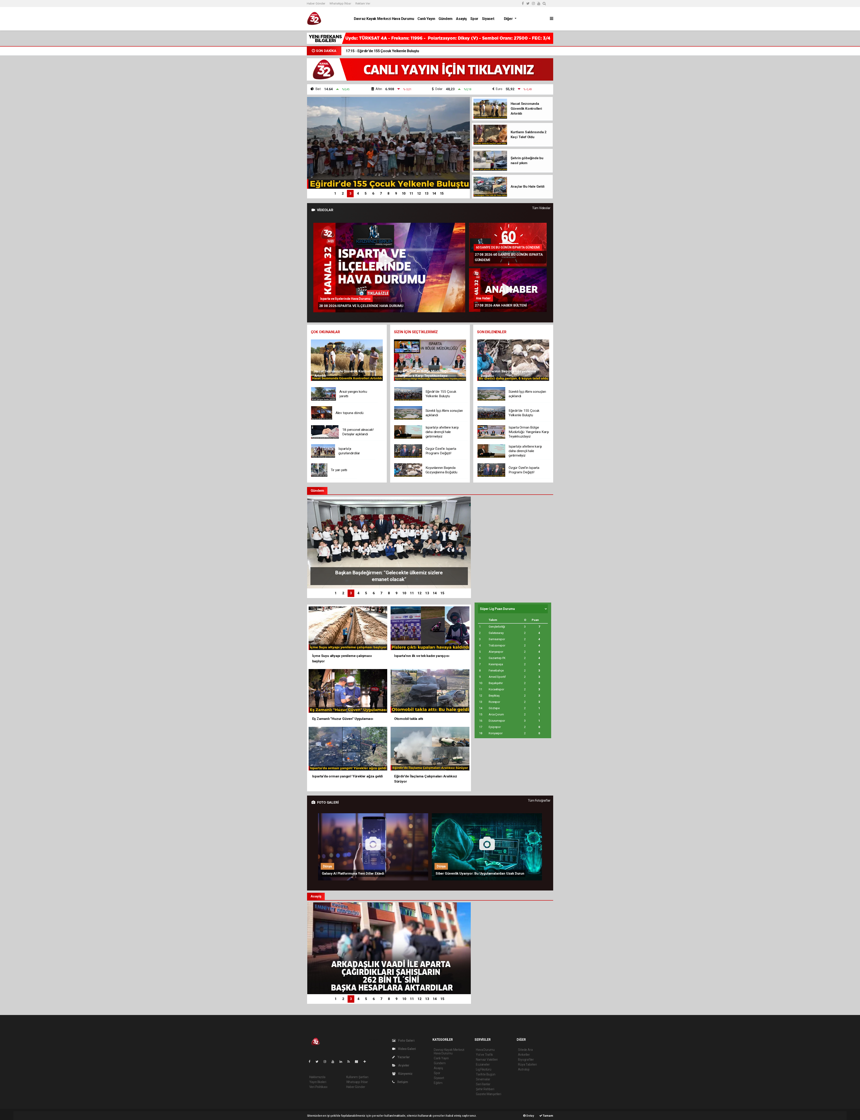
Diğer (509, 19)
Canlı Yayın (426, 19)
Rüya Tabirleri (527, 1064)
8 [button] (388, 193)
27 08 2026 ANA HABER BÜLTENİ (501, 305)
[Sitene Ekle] (366, 1061)
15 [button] (442, 193)
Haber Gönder (316, 3)
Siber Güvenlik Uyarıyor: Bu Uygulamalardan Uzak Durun (480, 873)
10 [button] (404, 193)
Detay (530, 1115)
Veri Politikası (318, 1087)
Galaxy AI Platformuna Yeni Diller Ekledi (353, 873)
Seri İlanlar (483, 1084)
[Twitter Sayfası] (319, 1061)
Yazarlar (403, 1057)
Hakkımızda (317, 1077)
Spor (474, 19)
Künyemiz (405, 1073)
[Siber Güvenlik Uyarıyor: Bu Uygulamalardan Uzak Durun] (487, 846)
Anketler (524, 1054)
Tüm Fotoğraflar (539, 800)
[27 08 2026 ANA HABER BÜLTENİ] (508, 290)
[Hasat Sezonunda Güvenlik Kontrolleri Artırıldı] (347, 360)
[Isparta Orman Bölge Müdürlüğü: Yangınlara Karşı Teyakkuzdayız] (430, 360)
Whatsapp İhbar (357, 1082)
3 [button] (350, 193)
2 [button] (343, 193)
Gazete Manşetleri (488, 1094)
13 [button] (427, 193)
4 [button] (358, 193)
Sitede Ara (525, 1049)
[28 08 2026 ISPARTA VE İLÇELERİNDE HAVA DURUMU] (389, 267)
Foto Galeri (406, 1040)
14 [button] (434, 193)
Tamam (547, 1115)
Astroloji (523, 1069)
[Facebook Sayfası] (311, 1061)
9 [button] (396, 193)
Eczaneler (483, 1064)
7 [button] (381, 193)
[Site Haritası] (358, 1061)
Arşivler (403, 1065)
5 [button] (366, 193)
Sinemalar (483, 1079)
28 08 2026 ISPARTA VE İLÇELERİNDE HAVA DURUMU (361, 306)
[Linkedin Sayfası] (343, 1061)
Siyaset (488, 19)
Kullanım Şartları (357, 1077)
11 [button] (411, 193)
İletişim (402, 1082)
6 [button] (373, 193)
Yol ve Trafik (484, 1054)
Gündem (445, 19)
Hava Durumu (485, 1049)
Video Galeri (407, 1049)
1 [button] (335, 193)
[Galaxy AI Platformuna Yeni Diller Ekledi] (373, 846)
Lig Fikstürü (483, 1069)
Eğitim (438, 1083)
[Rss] (350, 1061)
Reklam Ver (362, 3)
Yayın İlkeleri (317, 1082)
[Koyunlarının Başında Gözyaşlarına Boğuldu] (513, 360)
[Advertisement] (277, 110)
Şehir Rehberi (485, 1089)
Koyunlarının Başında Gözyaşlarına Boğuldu (386, 51)
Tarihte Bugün (485, 1074)
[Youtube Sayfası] (334, 1061)
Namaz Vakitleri (487, 1059)
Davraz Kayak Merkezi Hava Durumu (384, 19)
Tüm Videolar (541, 208)
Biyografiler (526, 1059)
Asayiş (461, 19)
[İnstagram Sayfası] (327, 1061)
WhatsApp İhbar (340, 3)
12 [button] (419, 193)
